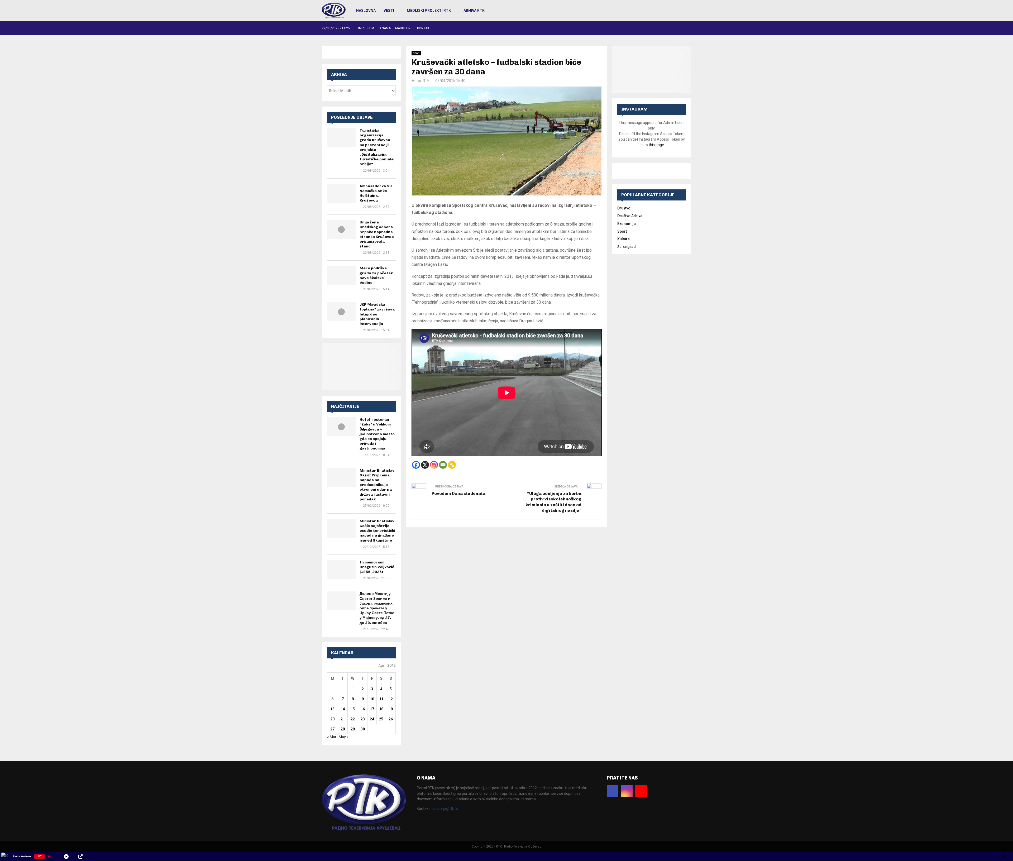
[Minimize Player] (1004, 856)
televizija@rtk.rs (444, 808)
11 (381, 699)
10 (372, 699)
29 (353, 729)
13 (332, 709)
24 (372, 719)
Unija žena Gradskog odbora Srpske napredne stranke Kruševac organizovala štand (377, 234)
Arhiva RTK (474, 10)
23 (363, 719)
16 (363, 709)
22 (353, 719)
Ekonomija (626, 224)
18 (381, 709)
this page (656, 145)
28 (343, 729)
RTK (426, 81)
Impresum (366, 28)
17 (372, 709)
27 (332, 729)
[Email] (443, 465)
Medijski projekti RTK (429, 10)
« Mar (331, 737)
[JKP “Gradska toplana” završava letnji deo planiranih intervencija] (341, 311)
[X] (425, 465)
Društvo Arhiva (629, 216)
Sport (416, 53)
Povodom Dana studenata (458, 493)
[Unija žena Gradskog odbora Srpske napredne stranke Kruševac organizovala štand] (341, 229)
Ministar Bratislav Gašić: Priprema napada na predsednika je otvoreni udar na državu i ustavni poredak (377, 484)
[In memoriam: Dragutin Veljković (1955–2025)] (341, 569)
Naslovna (366, 10)
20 (332, 719)
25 (381, 719)
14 (343, 709)
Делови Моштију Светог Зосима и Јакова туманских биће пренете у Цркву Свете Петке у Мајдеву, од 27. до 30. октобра (377, 608)
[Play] (66, 856)
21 (343, 719)
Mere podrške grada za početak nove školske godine (376, 275)
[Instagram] (434, 465)
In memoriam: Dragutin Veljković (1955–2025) (377, 567)
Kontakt (424, 28)
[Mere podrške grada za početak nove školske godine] (341, 275)
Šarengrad (626, 247)
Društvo (623, 208)
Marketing (404, 28)
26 (391, 719)
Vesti (389, 10)
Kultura (623, 239)
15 (353, 709)
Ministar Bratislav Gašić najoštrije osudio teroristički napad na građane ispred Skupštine (377, 531)
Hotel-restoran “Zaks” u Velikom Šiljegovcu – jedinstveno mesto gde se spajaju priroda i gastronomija (377, 434)
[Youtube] (641, 791)
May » (343, 737)
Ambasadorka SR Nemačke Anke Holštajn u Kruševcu (376, 193)
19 (391, 709)
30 (363, 729)
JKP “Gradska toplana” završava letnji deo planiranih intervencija (377, 314)
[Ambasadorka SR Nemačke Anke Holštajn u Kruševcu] (341, 193)
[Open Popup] (80, 856)
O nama (385, 28)
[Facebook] (416, 465)
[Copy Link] (452, 465)
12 (391, 699)
